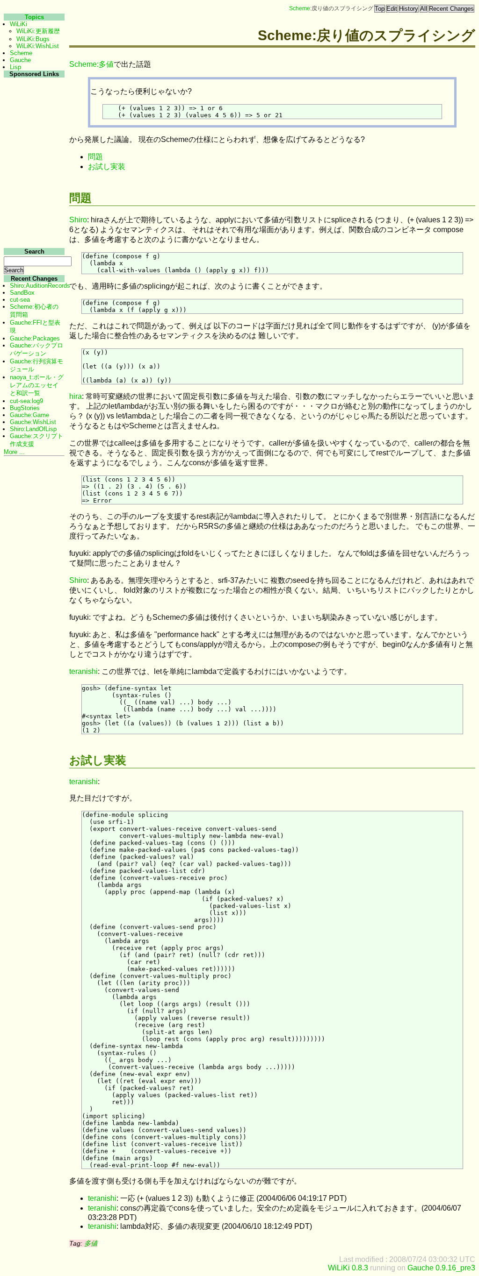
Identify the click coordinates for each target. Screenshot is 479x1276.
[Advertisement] (33, 219)
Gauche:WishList (33, 421)
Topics (34, 17)
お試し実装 (106, 166)
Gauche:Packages (35, 338)
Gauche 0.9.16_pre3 (441, 1268)
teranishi (83, 671)
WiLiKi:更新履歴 (38, 31)
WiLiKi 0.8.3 (348, 1268)
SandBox (22, 292)
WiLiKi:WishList (37, 46)
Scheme (299, 8)
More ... (14, 451)
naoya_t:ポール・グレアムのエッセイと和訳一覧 (37, 385)
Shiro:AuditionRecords (40, 285)
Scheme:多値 (91, 64)
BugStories (25, 407)
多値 (90, 1243)
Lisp (15, 67)
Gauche (20, 60)
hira (75, 396)
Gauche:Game (29, 414)
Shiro (78, 220)
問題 (95, 157)
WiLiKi (18, 24)
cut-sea (20, 299)
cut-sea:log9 (26, 400)
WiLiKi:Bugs (33, 39)
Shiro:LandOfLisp (33, 428)
